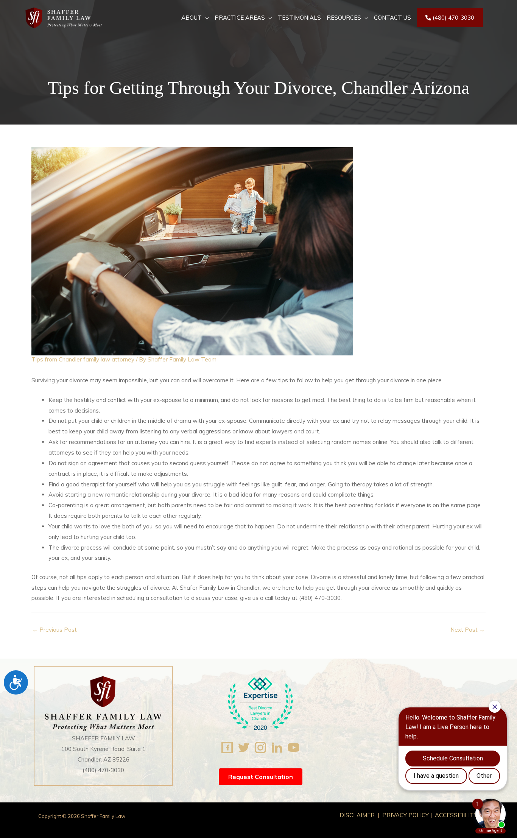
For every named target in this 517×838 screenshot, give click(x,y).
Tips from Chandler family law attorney (82, 359)
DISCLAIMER (357, 815)
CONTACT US (392, 17)
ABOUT (191, 17)
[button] (260, 776)
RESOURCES (344, 17)
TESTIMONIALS (299, 17)
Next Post (467, 629)
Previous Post (54, 629)
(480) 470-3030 (452, 17)
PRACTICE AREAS (240, 17)
